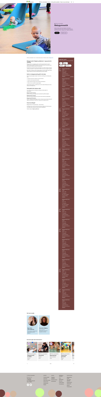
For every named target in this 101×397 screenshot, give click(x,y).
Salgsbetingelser (69, 382)
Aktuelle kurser (46, 383)
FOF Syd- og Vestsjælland (30, 57)
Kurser (35, 57)
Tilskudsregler (69, 383)
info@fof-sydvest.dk (32, 380)
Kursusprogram (53, 381)
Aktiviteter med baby (46, 57)
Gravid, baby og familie (47, 380)
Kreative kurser (46, 381)
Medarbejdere (61, 379)
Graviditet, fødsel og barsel (39, 57)
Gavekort (68, 385)
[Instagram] (31, 385)
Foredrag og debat (46, 377)
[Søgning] (73, 2)
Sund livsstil (45, 378)
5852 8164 (29, 379)
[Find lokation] (71, 2)
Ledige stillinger (61, 382)
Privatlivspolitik (69, 386)
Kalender (45, 384)
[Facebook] (28, 385)
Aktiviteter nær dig (54, 379)
